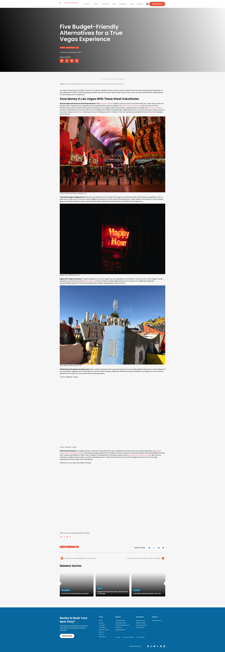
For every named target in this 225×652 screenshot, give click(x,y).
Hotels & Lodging (120, 620)
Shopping (139, 4)
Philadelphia (102, 636)
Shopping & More (120, 629)
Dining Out (118, 627)
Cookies (117, 637)
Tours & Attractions (120, 623)
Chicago (101, 623)
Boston (101, 620)
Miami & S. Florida (104, 629)
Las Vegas (102, 625)
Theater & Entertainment (122, 625)
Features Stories (140, 620)
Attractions (105, 4)
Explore (87, 4)
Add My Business (156, 620)
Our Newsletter (140, 627)
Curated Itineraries (141, 625)
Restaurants (123, 4)
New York (101, 632)
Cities (95, 4)
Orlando (101, 634)
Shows (132, 4)
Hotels (114, 4)
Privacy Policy (141, 637)
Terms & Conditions (128, 637)
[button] (62, 61)
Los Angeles (102, 627)
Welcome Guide (140, 623)
